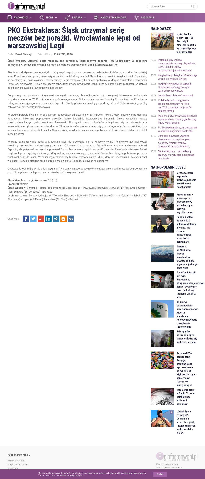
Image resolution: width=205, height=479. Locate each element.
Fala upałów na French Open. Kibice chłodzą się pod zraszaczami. (186, 337)
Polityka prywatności (16, 461)
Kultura (77, 17)
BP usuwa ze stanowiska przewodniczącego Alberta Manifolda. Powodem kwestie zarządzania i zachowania (186, 314)
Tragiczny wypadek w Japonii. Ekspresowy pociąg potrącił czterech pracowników (174, 87)
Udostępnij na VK (71, 219)
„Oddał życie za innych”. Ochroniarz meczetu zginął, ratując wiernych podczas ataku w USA (186, 422)
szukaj (193, 6)
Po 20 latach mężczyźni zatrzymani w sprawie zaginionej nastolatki (177, 129)
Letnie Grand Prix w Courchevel (175, 95)
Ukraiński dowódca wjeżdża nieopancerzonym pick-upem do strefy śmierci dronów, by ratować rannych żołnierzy (174, 141)
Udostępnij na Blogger (63, 219)
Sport (49, 17)
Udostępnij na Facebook (26, 219)
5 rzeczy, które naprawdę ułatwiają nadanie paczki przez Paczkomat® (186, 180)
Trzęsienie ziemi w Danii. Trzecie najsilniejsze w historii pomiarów (185, 397)
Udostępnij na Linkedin (48, 219)
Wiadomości (21, 17)
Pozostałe (147, 17)
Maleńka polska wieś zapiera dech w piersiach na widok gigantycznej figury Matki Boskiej (177, 119)
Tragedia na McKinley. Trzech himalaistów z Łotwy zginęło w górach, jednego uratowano (186, 257)
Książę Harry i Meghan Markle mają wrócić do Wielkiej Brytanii (177, 77)
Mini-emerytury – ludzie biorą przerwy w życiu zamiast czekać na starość (176, 155)
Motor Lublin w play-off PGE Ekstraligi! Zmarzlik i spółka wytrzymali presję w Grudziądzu (186, 43)
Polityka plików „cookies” (18, 464)
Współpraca (13, 468)
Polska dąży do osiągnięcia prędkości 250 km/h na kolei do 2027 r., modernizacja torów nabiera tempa (175, 105)
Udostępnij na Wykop (56, 219)
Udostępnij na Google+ (41, 219)
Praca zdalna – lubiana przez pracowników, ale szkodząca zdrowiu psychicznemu (184, 203)
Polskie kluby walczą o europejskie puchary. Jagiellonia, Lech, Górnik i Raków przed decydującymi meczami (177, 65)
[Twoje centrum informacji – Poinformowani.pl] (26, 6)
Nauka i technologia (113, 17)
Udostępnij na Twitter (33, 219)
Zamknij (159, 474)
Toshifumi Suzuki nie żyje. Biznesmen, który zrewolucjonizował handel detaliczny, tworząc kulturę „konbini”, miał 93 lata (186, 285)
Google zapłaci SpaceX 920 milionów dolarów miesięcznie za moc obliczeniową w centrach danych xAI (186, 229)
